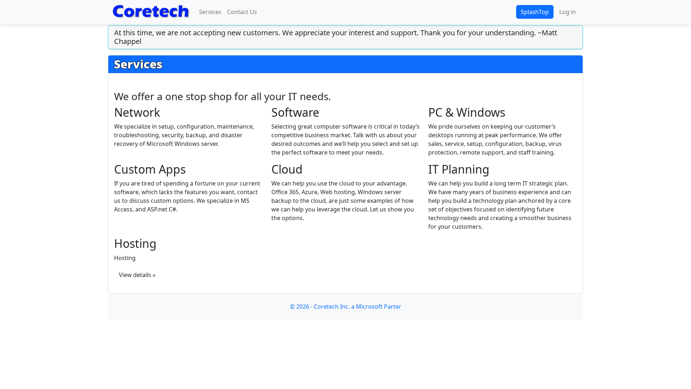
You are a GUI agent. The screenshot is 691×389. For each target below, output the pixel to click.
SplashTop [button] (535, 12)
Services (210, 12)
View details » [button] (137, 275)
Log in (567, 12)
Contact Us (242, 12)
